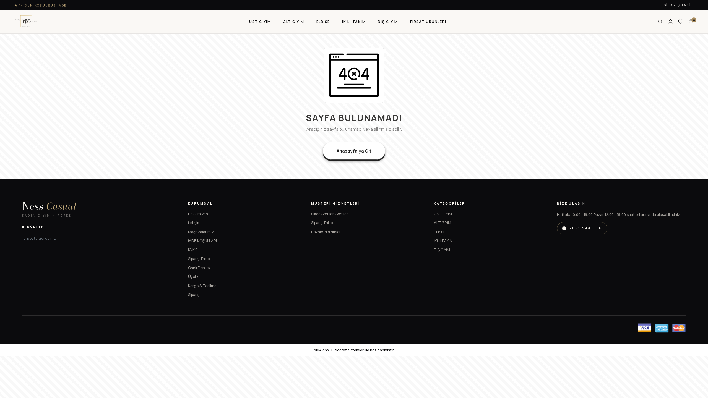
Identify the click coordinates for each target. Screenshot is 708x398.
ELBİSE (440, 231)
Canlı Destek (199, 267)
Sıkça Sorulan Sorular (329, 213)
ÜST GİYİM (443, 213)
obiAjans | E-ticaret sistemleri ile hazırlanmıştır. (354, 349)
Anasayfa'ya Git (354, 151)
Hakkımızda (198, 213)
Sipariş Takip (679, 5)
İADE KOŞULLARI (202, 240)
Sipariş (193, 294)
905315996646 (585, 228)
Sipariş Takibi (199, 258)
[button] (260, 21)
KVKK (192, 249)
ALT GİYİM (442, 222)
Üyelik (193, 276)
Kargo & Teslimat (203, 285)
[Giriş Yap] (670, 21)
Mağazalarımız (201, 231)
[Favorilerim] (680, 21)
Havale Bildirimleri (326, 231)
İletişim (194, 222)
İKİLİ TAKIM (443, 240)
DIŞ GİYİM (442, 249)
